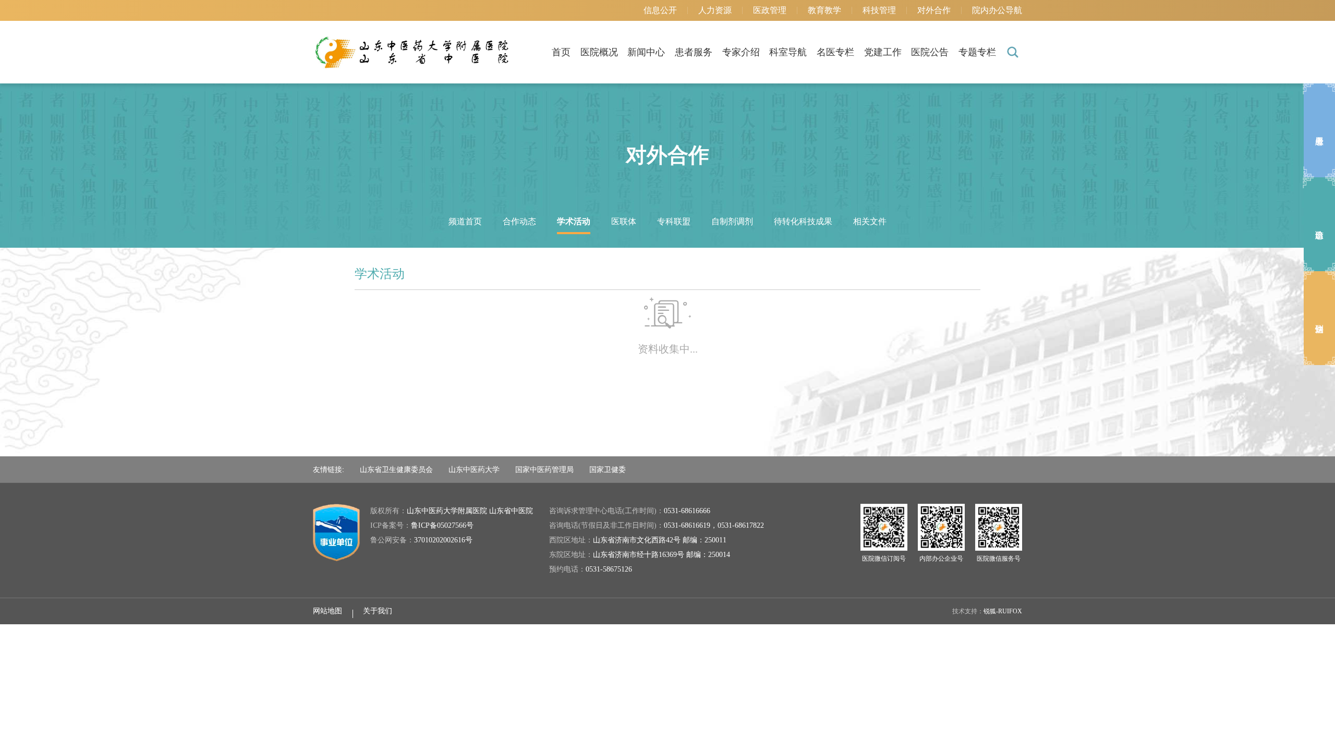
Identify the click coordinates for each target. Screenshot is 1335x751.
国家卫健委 (607, 469)
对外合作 (934, 10)
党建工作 (883, 52)
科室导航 (788, 52)
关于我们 (377, 611)
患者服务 (693, 52)
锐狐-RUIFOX (1003, 611)
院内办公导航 (997, 10)
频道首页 (465, 221)
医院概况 (599, 52)
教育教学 (824, 10)
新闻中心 (646, 52)
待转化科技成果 (803, 221)
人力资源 (715, 10)
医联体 (623, 221)
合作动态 (519, 221)
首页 (561, 52)
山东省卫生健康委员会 (396, 469)
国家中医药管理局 (544, 469)
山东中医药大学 (474, 469)
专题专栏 (977, 52)
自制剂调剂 (732, 221)
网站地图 (327, 611)
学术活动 (573, 221)
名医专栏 (835, 52)
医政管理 (769, 10)
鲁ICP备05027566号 (442, 525)
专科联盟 (673, 221)
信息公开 (660, 10)
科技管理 (879, 10)
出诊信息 (1319, 224)
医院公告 (930, 52)
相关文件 (870, 221)
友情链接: (328, 469)
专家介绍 (741, 52)
